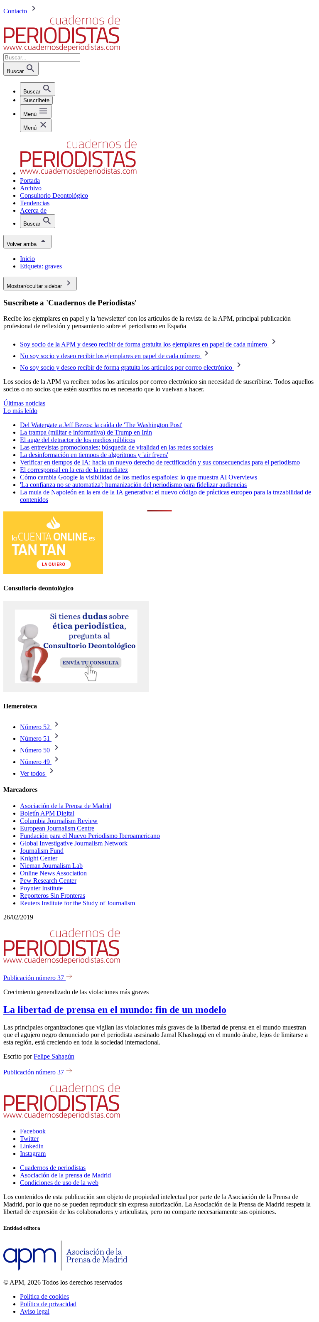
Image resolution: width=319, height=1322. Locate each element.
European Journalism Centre (57, 828)
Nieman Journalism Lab (51, 865)
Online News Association (53, 873)
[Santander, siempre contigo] (53, 571)
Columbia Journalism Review (59, 820)
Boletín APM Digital (47, 813)
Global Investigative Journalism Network (74, 843)
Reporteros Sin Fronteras (52, 895)
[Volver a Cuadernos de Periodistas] (61, 49)
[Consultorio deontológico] (76, 689)
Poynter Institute (41, 888)
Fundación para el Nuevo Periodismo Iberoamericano (90, 835)
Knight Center (38, 858)
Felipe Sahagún (54, 1056)
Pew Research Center (48, 880)
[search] (37, 89)
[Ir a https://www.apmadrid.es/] (65, 1268)
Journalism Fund (42, 850)
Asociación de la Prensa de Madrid (65, 805)
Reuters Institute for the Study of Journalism (77, 903)
